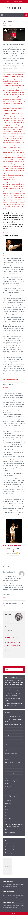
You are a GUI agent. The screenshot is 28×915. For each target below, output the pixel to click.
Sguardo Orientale (9, 818)
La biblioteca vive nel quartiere (14, 644)
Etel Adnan (7, 729)
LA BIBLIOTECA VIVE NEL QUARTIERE (14, 747)
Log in (4, 605)
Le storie (7, 759)
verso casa (13, 157)
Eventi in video (8, 732)
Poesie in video (8, 783)
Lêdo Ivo (9, 645)
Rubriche (7, 806)
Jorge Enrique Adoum (10, 744)
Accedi (6, 843)
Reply (4, 597)
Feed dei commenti (9, 849)
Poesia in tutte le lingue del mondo (13, 781)
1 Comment (9, 634)
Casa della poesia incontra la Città (13, 716)
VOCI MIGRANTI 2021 (10, 832)
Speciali (6, 822)
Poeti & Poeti (8, 790)
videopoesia (16, 647)
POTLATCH (14, 8)
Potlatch (21, 1)
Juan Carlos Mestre (18, 642)
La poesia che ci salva (10, 750)
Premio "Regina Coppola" (11, 796)
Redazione (15, 1)
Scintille (6, 809)
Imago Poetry (10, 642)
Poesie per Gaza (9, 787)
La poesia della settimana (11, 753)
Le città (6, 756)
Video (8, 627)
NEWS (6, 770)
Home (6, 1)
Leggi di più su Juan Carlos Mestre (12, 545)
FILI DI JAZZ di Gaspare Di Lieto (12, 735)
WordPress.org (8, 852)
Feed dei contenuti (9, 846)
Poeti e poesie (8, 793)
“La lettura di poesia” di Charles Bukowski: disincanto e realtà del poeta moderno (14, 682)
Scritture (7, 812)
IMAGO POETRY (10, 637)
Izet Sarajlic (7, 741)
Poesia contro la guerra (10, 773)
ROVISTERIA (8, 803)
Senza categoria (8, 815)
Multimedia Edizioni (9, 767)
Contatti (10, 1)
